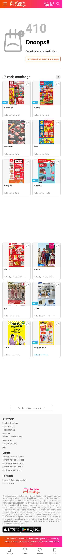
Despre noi (7, 440)
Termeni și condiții (11, 542)
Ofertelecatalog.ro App (12, 437)
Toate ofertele (8, 430)
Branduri (6, 433)
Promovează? (8, 426)
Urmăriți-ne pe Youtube (12, 467)
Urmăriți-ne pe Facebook (13, 460)
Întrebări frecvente (10, 423)
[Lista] (52, 3)
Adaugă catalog (9, 444)
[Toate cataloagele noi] (58, 77)
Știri (4, 447)
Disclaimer (53, 539)
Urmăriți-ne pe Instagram (13, 463)
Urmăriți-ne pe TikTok (12, 470)
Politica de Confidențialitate (31, 542)
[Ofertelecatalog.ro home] (18, 4)
